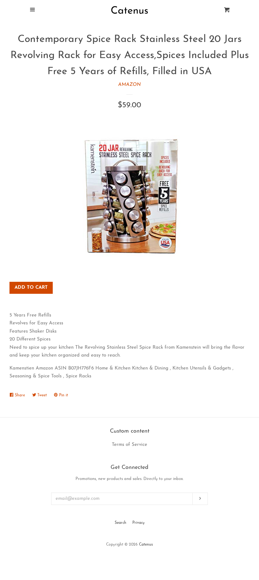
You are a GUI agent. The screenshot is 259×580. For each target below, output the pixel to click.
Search (120, 523)
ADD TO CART (31, 287)
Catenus (146, 545)
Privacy (138, 523)
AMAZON (129, 84)
